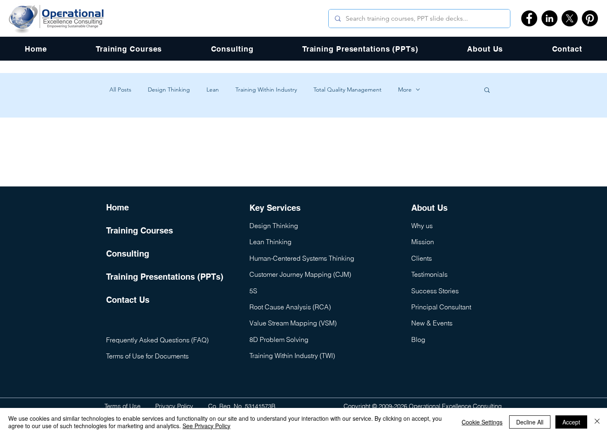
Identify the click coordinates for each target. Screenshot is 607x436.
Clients (421, 258)
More (405, 89)
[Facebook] (529, 18)
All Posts (120, 89)
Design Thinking (169, 89)
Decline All (529, 422)
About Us (429, 208)
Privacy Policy (174, 406)
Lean (212, 89)
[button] (487, 90)
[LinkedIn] (549, 18)
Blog (418, 339)
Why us (422, 226)
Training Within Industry (266, 89)
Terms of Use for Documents (147, 356)
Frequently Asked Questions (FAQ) (157, 340)
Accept (571, 422)
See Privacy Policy (206, 426)
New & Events (432, 323)
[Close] (597, 422)
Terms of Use (122, 406)
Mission (422, 242)
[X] (570, 18)
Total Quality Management (347, 89)
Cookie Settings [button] (482, 422)
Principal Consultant (441, 307)
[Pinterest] (590, 18)
